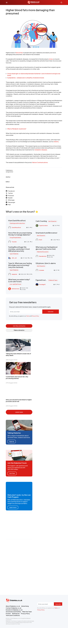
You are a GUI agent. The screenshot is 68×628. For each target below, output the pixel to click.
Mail (9, 204)
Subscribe (50, 311)
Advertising (25, 606)
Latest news (19, 412)
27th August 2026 (11, 383)
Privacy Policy (35, 316)
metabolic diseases (41, 150)
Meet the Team (27, 612)
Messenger (11, 202)
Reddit (10, 198)
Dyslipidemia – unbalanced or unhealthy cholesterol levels (25, 78)
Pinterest (11, 195)
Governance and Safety (13, 612)
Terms (27, 316)
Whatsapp (11, 200)
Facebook (11, 191)
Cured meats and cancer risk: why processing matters (17, 377)
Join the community (19, 326)
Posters (8, 613)
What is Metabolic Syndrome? (16, 129)
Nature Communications (40, 162)
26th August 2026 (11, 406)
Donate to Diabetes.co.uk (14, 610)
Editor (8, 181)
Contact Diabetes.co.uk (13, 608)
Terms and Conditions (13, 615)
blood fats (19, 52)
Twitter (10, 193)
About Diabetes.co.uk (13, 606)
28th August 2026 (11, 360)
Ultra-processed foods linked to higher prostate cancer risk (19, 400)
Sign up (11, 441)
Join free (12, 473)
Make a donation (19, 330)
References (16, 613)
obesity (56, 141)
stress (51, 59)
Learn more (12, 507)
